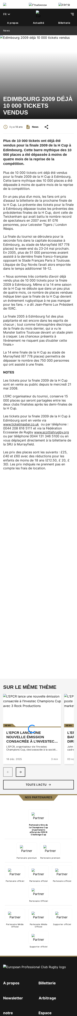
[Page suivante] (20, 772)
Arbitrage (47, 998)
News (6, 30)
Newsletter (13, 998)
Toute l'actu (36, 784)
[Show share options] (46, 127)
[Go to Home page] (38, 14)
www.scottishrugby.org (51, 432)
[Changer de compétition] (13, 4)
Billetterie (64, 22)
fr (5, 14)
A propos (12, 22)
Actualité (38, 22)
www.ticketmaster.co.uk (21, 424)
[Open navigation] (72, 14)
